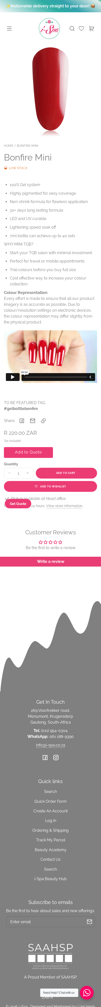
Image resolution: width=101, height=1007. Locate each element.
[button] (72, 28)
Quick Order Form (50, 801)
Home (8, 145)
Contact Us (50, 859)
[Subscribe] (89, 921)
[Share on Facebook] (21, 420)
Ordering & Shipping (50, 830)
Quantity (11, 464)
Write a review (50, 561)
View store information (64, 506)
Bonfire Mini (27, 145)
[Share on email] (32, 420)
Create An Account (50, 811)
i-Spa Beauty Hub (50, 878)
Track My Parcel (50, 840)
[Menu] (9, 28)
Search (50, 791)
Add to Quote (28, 452)
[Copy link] (43, 420)
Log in (50, 820)
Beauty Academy (50, 849)
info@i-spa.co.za (50, 745)
